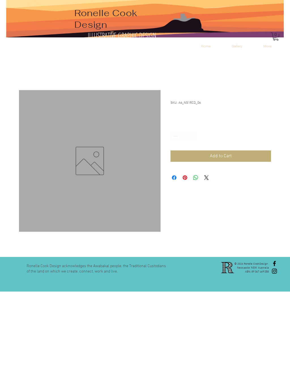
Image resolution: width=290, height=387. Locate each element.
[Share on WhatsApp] (195, 177)
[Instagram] (274, 271)
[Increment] (192, 136)
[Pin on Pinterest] (185, 177)
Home (24, 70)
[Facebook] (274, 263)
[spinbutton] (183, 136)
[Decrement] (174, 136)
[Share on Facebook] (174, 177)
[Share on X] (206, 177)
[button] (276, 37)
